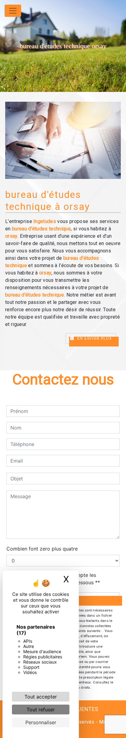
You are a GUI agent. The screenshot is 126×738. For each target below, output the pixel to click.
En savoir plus (94, 338)
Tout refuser (41, 709)
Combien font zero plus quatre (42, 549)
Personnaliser (40, 722)
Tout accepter (40, 697)
